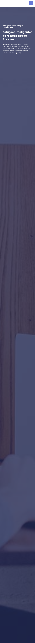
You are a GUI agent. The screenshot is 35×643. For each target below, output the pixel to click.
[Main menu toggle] (31, 3)
